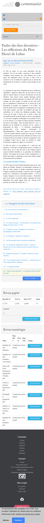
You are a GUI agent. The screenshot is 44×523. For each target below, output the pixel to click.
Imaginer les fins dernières (12, 63)
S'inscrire (22, 489)
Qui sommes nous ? (22, 465)
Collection (22, 445)
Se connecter (22, 486)
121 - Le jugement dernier (11, 266)
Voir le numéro (30, 278)
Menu (5, 36)
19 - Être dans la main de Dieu (12, 214)
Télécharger (35, 346)
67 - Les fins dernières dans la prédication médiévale (19, 240)
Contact (22, 462)
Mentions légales (22, 470)
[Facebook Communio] (22, 500)
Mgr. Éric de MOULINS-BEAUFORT (18, 61)
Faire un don (22, 491)
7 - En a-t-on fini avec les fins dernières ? (16, 209)
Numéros (22, 443)
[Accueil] (22, 4)
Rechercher (10, 30)
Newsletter (22, 453)
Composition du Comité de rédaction (22, 472)
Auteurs (22, 450)
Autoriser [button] (18, 520)
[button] (22, 15)
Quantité (6, 309)
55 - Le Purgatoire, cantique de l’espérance (16, 236)
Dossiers (22, 448)
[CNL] (22, 476)
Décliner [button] (6, 520)
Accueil (22, 440)
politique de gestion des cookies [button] (28, 514)
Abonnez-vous (22, 507)
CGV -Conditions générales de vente (22, 467)
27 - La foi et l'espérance (10, 218)
